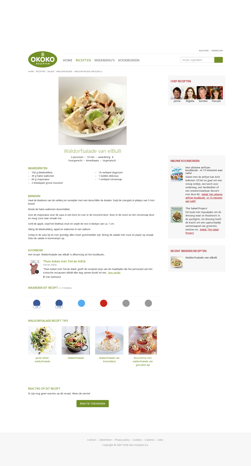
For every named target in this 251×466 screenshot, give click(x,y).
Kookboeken (129, 60)
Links (160, 439)
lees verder (114, 272)
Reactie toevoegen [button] (92, 403)
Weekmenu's (104, 60)
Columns (149, 439)
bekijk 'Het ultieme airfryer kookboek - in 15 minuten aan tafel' (203, 198)
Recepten (83, 60)
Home (67, 60)
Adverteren (105, 439)
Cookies (137, 439)
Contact (91, 439)
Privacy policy (122, 439)
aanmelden (217, 50)
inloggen (203, 50)
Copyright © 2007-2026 (115, 445)
